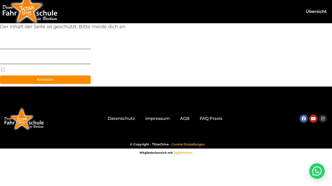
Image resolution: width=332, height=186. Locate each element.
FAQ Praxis (211, 118)
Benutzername (12, 38)
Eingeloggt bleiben (21, 70)
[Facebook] (304, 118)
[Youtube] (313, 118)
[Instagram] (323, 118)
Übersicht (316, 11)
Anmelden (45, 80)
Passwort (8, 53)
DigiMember (183, 152)
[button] (317, 171)
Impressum (157, 118)
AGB (184, 118)
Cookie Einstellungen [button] (188, 144)
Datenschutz (121, 118)
